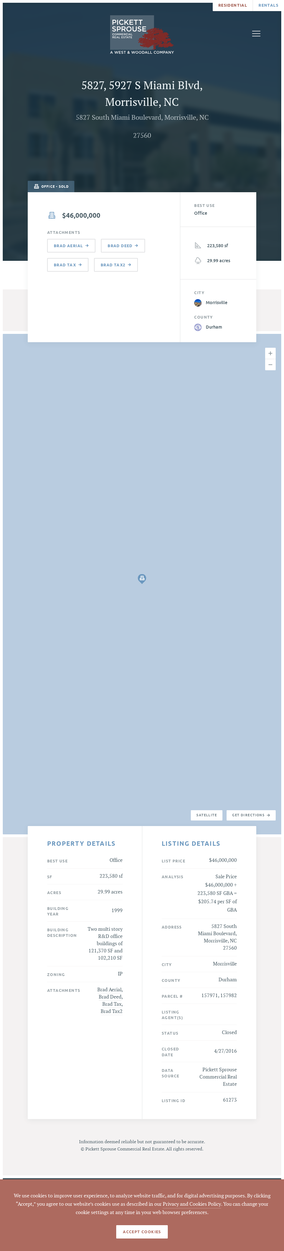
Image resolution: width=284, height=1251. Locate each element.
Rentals (268, 5)
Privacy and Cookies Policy (192, 1204)
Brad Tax (111, 1004)
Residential (232, 5)
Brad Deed (110, 997)
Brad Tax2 (112, 1011)
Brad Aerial (109, 990)
